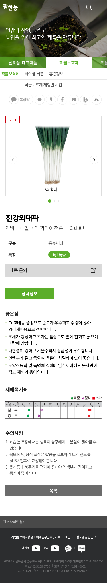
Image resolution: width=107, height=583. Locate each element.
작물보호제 (68, 63)
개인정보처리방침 (22, 537)
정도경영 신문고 (86, 537)
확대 (54, 189)
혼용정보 (56, 74)
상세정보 (29, 293)
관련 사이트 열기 (14, 521)
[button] (49, 201)
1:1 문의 (68, 537)
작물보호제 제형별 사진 (43, 84)
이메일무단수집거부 (48, 537)
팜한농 (25, 547)
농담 (46, 547)
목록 (53, 490)
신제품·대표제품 (23, 63)
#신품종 (59, 255)
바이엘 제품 (34, 74)
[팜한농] (10, 7)
